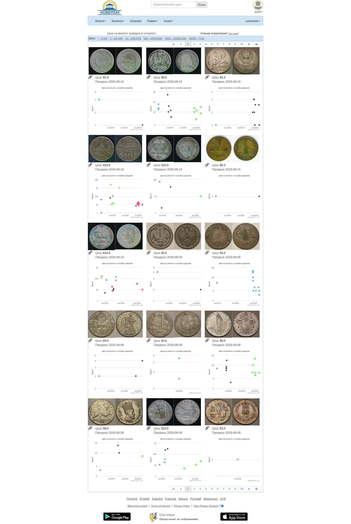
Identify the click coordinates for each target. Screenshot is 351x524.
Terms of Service (160, 505)
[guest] (258, 5)
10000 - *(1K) (196, 38)
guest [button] (257, 11)
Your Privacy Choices (206, 505)
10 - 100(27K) (133, 38)
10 (241, 44)
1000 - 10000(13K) (176, 38)
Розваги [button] (151, 20)
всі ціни (233, 33)
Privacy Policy (182, 505)
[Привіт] (110, 7)
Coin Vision (167, 515)
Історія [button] (168, 20)
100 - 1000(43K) (153, 38)
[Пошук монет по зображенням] (153, 516)
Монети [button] (99, 20)
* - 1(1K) (103, 38)
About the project (137, 505)
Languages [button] (252, 20)
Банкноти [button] (117, 20)
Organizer (136, 20)
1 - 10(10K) (116, 38)
